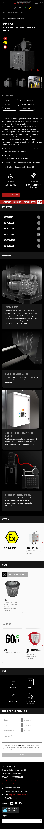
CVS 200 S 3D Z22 (26, 109)
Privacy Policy (6, 781)
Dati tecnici (7, 202)
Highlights (17, 202)
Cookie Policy (14, 781)
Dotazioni (26, 202)
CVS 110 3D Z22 (25, 100)
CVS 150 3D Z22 (9, 104)
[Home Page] (22, 2)
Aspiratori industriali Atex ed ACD (13, 19)
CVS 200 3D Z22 (9, 109)
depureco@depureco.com (18, 795)
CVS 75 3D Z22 (9, 100)
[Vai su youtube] (16, 803)
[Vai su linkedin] (11, 803)
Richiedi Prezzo (11, 195)
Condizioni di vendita (21, 783)
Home (3, 12)
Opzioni (33, 202)
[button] (37, 70)
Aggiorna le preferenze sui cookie (28, 781)
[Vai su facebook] (20, 803)
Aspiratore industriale (12, 12)
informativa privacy (23, 745)
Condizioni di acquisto (8, 783)
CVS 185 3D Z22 (26, 104)
